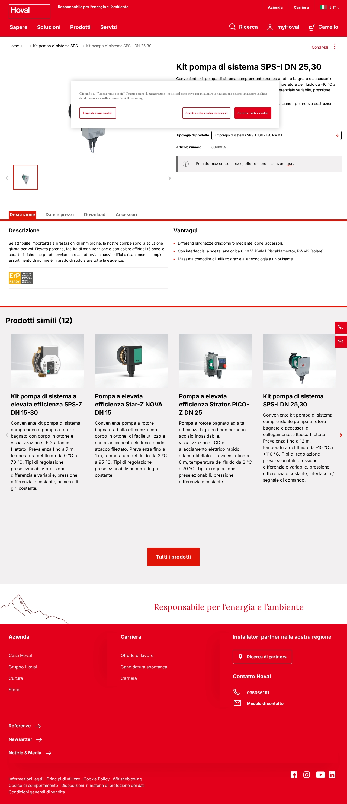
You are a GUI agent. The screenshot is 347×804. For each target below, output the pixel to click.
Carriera (301, 7)
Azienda (275, 7)
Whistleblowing (127, 778)
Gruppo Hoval (23, 667)
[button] (263, 657)
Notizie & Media (25, 752)
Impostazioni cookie (97, 112)
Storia (14, 689)
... (26, 45)
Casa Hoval (20, 655)
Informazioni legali (26, 778)
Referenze (20, 725)
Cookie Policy (96, 778)
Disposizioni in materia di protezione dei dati (103, 785)
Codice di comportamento (33, 785)
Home (14, 45)
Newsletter (20, 739)
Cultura (16, 678)
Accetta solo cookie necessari (206, 112)
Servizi (108, 27)
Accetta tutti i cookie (252, 112)
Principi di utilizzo (63, 778)
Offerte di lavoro (137, 655)
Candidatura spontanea (144, 667)
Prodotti (80, 27)
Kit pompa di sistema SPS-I (56, 45)
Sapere (18, 27)
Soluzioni (48, 27)
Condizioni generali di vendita (37, 792)
